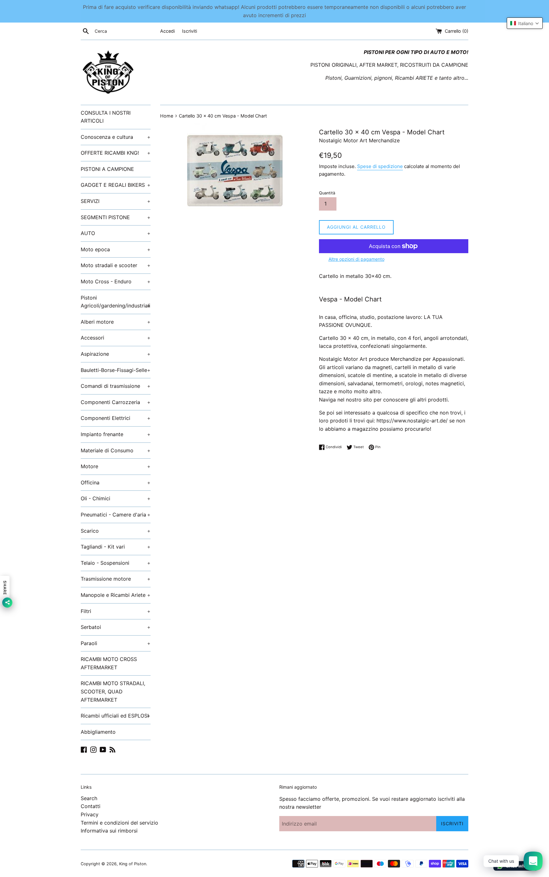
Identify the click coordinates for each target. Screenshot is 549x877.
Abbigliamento (98, 732)
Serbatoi (116, 627)
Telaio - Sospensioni (116, 563)
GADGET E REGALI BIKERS (116, 185)
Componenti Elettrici (116, 418)
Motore (116, 466)
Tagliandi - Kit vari (116, 546)
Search (89, 798)
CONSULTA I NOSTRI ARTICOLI (106, 117)
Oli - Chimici (116, 498)
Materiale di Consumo (116, 450)
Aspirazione (116, 354)
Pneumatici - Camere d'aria (116, 514)
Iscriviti (189, 31)
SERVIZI (116, 201)
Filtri (116, 611)
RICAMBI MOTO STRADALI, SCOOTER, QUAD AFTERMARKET (113, 691)
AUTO (116, 233)
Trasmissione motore (116, 579)
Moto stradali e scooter (116, 265)
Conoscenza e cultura (116, 137)
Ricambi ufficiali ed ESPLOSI (116, 715)
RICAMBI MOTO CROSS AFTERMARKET (109, 663)
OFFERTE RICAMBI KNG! (116, 153)
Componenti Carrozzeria (116, 402)
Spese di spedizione (380, 166)
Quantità (327, 193)
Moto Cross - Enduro (116, 281)
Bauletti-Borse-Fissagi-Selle (116, 370)
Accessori (116, 337)
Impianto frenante (116, 434)
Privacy (89, 814)
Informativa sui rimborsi (109, 830)
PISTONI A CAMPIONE (107, 169)
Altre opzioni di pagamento (356, 259)
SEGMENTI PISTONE (116, 217)
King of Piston (132, 863)
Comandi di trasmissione (116, 386)
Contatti (90, 806)
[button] (524, 23)
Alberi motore (116, 322)
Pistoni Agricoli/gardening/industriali (116, 301)
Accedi (167, 31)
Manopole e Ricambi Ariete (116, 595)
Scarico (116, 531)
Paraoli (116, 643)
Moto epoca (116, 249)
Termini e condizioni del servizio (119, 823)
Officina (116, 482)
